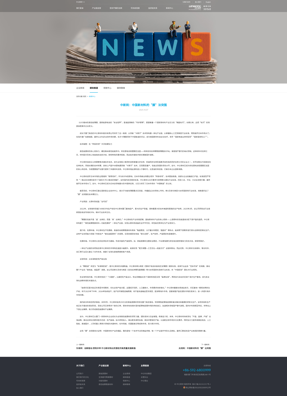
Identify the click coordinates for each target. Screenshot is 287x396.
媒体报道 (94, 88)
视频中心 (107, 88)
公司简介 (79, 373)
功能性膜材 (103, 381)
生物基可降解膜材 (106, 377)
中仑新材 (79, 2)
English (208, 2)
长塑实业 (144, 377)
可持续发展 (135, 8)
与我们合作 (186, 2)
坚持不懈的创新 (116, 8)
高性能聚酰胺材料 (106, 384)
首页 (85, 96)
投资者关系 (152, 8)
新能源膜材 (103, 373)
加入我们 (198, 2)
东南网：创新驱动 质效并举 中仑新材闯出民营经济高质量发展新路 (106, 348)
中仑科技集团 (146, 373)
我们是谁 (79, 8)
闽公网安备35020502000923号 (198, 387)
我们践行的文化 (82, 377)
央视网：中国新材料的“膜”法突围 (195, 348)
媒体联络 (121, 88)
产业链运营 (96, 8)
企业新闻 (80, 88)
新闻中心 (169, 8)
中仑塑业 (144, 381)
